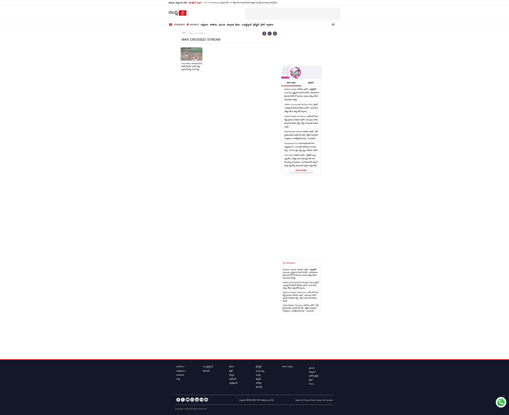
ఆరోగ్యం (259, 383)
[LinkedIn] (197, 400)
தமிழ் (271, 400)
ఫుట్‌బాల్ (232, 379)
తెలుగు (264, 400)
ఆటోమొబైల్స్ (314, 376)
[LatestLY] (177, 13)
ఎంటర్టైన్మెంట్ (247, 25)
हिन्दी (248, 400)
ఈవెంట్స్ (259, 387)
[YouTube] (188, 400)
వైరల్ (263, 25)
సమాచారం (180, 375)
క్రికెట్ (231, 371)
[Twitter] (270, 34)
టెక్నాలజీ (230, 25)
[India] (333, 24)
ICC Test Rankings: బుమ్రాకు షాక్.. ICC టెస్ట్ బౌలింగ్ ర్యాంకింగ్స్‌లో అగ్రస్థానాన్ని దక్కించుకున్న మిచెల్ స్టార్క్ (227, 3)
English (242, 400)
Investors (329, 400)
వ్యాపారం (270, 25)
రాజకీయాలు (180, 371)
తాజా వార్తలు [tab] (291, 83)
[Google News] (201, 400)
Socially (194, 24)
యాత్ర (258, 375)
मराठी (253, 400)
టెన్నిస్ (231, 375)
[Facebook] (264, 34)
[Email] (206, 400)
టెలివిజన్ (206, 371)
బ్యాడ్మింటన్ (233, 383)
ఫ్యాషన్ (258, 379)
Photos (311, 384)
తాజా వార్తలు (287, 367)
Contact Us (320, 400)
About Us (298, 400)
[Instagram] (192, 400)
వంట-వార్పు (260, 371)
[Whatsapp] (275, 34)
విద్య (178, 379)
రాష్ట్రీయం (204, 25)
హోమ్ (184, 33)
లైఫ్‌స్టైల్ (256, 25)
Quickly (180, 24)
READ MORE (301, 170)
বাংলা (258, 400)
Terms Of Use (309, 400)
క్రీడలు (237, 25)
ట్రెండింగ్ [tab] (311, 83)
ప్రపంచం (222, 25)
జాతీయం (213, 25)
